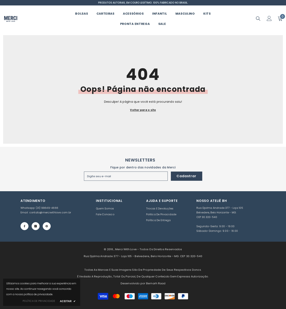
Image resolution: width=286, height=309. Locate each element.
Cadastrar (186, 176)
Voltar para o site (143, 110)
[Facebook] (24, 226)
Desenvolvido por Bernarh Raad (143, 283)
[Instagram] (36, 226)
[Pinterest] (47, 226)
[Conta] (269, 18)
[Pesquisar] (258, 18)
